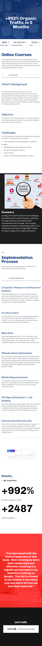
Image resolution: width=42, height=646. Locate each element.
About (4, 42)
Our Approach (19, 42)
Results (34, 42)
